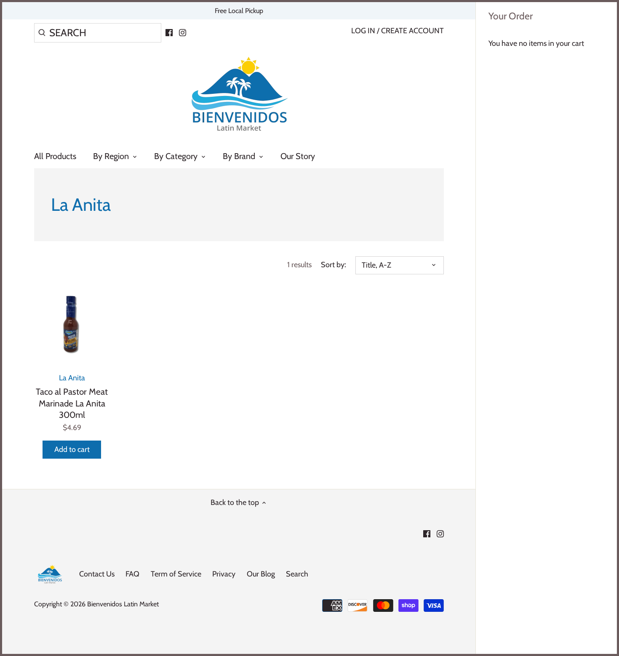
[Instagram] (182, 32)
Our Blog (261, 574)
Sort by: (333, 264)
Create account (412, 30)
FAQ (132, 574)
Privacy (223, 574)
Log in (363, 30)
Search (297, 574)
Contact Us (97, 574)
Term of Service (176, 574)
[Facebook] (169, 32)
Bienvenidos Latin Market (123, 604)
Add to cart (72, 449)
